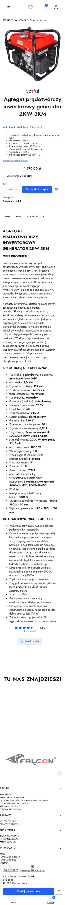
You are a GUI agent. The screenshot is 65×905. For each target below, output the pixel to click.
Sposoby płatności (9, 824)
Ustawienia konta (9, 839)
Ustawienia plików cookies (14, 803)
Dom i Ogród (20, 19)
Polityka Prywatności (11, 809)
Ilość (5, 184)
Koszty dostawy (8, 821)
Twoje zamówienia (9, 836)
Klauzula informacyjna (12, 797)
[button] (8, 8)
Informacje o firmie (10, 857)
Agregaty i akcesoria (39, 19)
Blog (2, 854)
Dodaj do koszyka (37, 189)
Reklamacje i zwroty (11, 806)
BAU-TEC (7, 19)
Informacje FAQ (8, 860)
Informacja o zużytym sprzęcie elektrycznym (24, 800)
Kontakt (4, 863)
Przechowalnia (8, 842)
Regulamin (5, 794)
